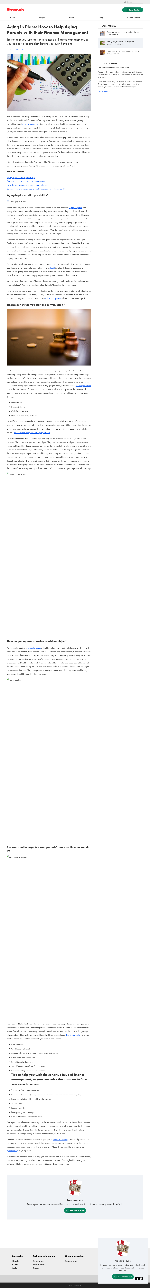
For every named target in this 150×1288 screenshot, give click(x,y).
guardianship (12, 1150)
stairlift (52, 267)
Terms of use (38, 1261)
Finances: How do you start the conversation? (26, 181)
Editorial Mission (72, 1261)
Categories (17, 1256)
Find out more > (104, 91)
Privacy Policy (39, 1264)
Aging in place (75, 207)
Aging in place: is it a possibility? (21, 177)
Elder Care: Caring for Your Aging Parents (32, 432)
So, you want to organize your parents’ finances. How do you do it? (36, 188)
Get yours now (125, 1277)
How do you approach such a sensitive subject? (27, 185)
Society (100, 17)
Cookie (36, 1268)
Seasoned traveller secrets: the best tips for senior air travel (123, 33)
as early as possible (30, 124)
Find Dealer (134, 10)
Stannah (19, 49)
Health (71, 17)
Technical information (44, 1256)
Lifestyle (42, 17)
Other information (74, 1256)
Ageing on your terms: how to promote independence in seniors (121, 42)
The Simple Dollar (83, 385)
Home (12, 17)
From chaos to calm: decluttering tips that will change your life (123, 52)
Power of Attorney (60, 1139)
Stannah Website (133, 17)
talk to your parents (53, 298)
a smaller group (34, 647)
